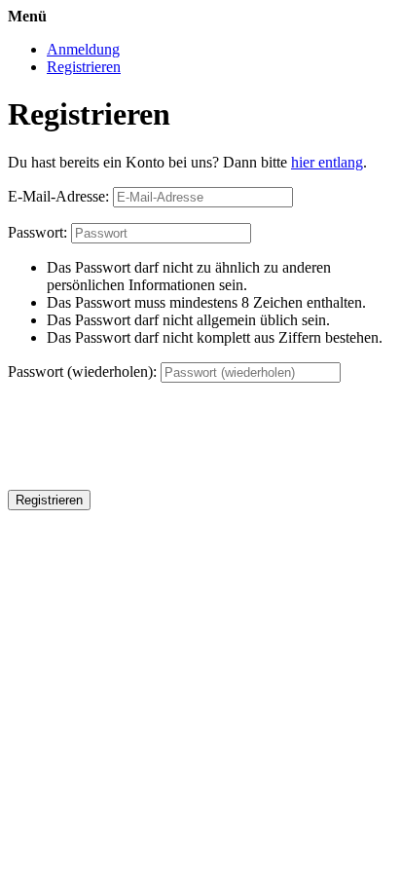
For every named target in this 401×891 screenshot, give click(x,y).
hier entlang (327, 162)
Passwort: (37, 232)
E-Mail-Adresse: (58, 196)
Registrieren (84, 66)
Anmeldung (83, 49)
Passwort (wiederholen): (82, 371)
